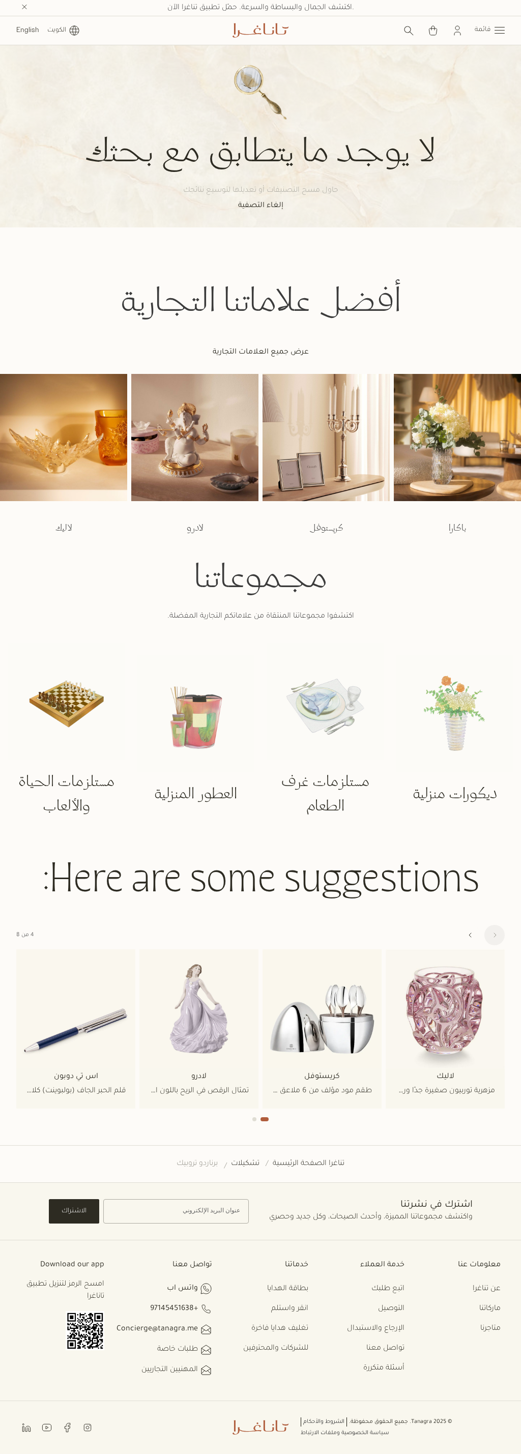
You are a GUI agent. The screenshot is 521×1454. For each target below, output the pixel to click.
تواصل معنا (385, 1349)
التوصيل (391, 1309)
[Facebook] (67, 1427)
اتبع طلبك (387, 1289)
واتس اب (182, 1289)
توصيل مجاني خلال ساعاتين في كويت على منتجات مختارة (260, 8)
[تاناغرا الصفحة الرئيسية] (260, 30)
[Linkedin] (26, 1427)
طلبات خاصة (177, 1350)
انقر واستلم (289, 1309)
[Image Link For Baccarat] (457, 437)
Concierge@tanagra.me (157, 1329)
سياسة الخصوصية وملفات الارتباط (345, 1433)
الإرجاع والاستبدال (375, 1329)
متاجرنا (490, 1329)
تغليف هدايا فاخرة (279, 1329)
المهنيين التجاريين (169, 1370)
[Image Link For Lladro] (194, 437)
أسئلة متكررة (383, 1368)
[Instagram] (87, 1427)
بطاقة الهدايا (287, 1289)
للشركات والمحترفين (275, 1349)
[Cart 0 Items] (433, 30)
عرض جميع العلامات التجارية (261, 352)
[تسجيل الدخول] (457, 30)
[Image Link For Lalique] (63, 437)
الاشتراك (74, 1211)
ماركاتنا (490, 1309)
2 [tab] (254, 1119)
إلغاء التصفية (260, 206)
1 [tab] (264, 1119)
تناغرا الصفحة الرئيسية (308, 1164)
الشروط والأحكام (323, 1422)
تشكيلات (245, 1164)
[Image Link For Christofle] (326, 437)
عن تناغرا (487, 1289)
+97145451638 (174, 1309)
